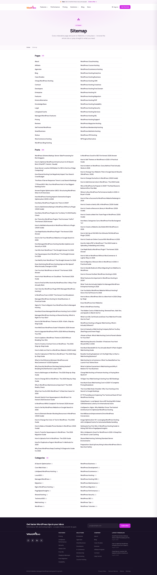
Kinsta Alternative (41, 100)
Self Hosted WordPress (43, 127)
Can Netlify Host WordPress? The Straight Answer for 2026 (55, 260)
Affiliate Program (99, 549)
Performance (55, 7)
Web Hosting (40, 502)
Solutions (73, 7)
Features (43, 7)
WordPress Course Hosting (89, 65)
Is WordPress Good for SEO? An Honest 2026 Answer (98, 156)
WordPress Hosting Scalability (90, 104)
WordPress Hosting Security (90, 108)
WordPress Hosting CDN (88, 81)
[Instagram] (28, 540)
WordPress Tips (86, 502)
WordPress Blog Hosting (43, 143)
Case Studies (39, 77)
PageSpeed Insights (43, 491)
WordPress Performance (90, 491)
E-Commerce (80, 549)
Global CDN (62, 548)
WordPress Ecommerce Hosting (91, 69)
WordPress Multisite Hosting (90, 131)
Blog (82, 7)
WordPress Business (88, 464)
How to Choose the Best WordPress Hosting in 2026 (98, 274)
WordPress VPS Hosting (88, 135)
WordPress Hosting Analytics (90, 73)
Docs (89, 7)
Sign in (116, 7)
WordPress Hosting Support (90, 120)
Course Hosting (81, 559)
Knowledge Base (41, 104)
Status (37, 135)
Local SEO (39, 475)
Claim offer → (92, 2)
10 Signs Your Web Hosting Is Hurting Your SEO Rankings (99, 379)
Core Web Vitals (41, 468)
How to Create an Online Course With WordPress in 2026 (100, 239)
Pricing (65, 7)
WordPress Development (90, 468)
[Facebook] (32, 540)
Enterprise (38, 92)
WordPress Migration (88, 487)
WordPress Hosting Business (90, 77)
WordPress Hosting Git (88, 92)
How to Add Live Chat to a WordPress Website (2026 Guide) (55, 350)
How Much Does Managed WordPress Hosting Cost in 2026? (56, 311)
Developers (39, 89)
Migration (39, 483)
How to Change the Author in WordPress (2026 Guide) (99, 178)
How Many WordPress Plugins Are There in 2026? (52, 203)
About (37, 61)
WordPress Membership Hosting (91, 127)
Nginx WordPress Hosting (45, 487)
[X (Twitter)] (41, 540)
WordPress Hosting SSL (88, 116)
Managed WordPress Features (45, 116)
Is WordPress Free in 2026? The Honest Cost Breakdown (54, 295)
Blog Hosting (80, 556)
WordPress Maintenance (90, 483)
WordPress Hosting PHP (88, 100)
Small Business (40, 131)
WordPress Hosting (88, 475)
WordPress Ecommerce (89, 471)
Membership (80, 553)
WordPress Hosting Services (90, 112)
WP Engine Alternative (88, 139)
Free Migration (63, 558)
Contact (38, 85)
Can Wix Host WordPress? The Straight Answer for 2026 (54, 250)
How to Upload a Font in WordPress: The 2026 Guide (53, 438)
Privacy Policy (102, 571)
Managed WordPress (43, 479)
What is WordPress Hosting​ (89, 307)
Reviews (38, 123)
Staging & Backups (64, 555)
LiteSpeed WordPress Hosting (46, 471)
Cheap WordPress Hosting (44, 81)
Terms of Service (113, 571)
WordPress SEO (86, 498)
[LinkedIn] (37, 540)
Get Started (125, 7)
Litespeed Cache (41, 112)
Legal (37, 108)
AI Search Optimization (44, 464)
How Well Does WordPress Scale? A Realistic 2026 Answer (55, 328)
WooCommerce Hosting (43, 139)
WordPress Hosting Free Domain (91, 89)
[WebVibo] (31, 7)
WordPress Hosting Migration (90, 96)
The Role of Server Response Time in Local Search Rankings (55, 180)
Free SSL (61, 552)
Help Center (98, 556)
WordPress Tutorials (88, 506)
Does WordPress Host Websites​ (91, 303)
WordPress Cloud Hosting (89, 61)
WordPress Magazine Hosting (90, 123)
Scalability (62, 562)
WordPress (40, 506)
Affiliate (37, 65)
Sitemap (128, 571)
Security (61, 545)
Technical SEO (41, 498)
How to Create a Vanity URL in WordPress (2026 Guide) (99, 204)
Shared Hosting (41, 495)
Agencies (38, 69)
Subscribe (124, 526)
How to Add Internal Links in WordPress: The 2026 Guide (99, 182)
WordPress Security (88, 495)
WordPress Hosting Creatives (90, 85)
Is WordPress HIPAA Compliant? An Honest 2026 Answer (54, 404)
